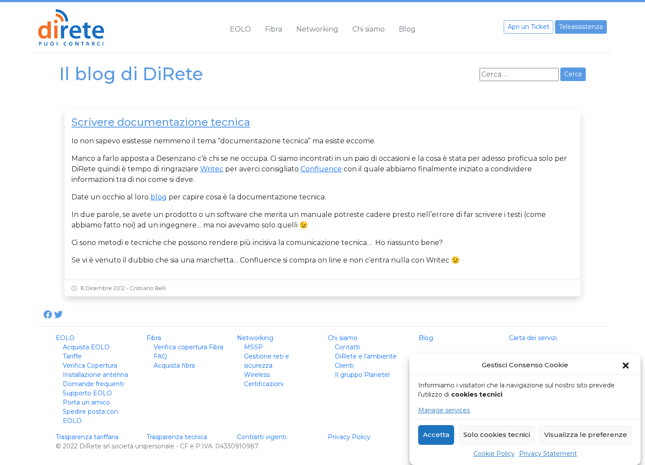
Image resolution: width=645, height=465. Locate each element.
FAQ (160, 356)
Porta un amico (86, 402)
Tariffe (72, 356)
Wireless (257, 375)
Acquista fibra (174, 365)
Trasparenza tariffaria (87, 437)
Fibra (273, 29)
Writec (211, 169)
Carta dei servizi (533, 338)
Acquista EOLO (86, 347)
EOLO (240, 29)
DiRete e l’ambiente (366, 356)
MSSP (253, 347)
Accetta (436, 435)
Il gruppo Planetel (362, 375)
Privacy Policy (349, 437)
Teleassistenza (581, 27)
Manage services (444, 410)
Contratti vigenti (262, 437)
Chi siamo (368, 29)
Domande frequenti (93, 384)
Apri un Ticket (528, 27)
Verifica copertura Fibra (188, 347)
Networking (317, 29)
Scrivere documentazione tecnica (161, 122)
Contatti (347, 347)
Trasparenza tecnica (177, 437)
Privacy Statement (548, 454)
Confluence (321, 169)
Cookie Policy (494, 454)
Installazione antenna (95, 375)
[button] (626, 365)
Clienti (344, 365)
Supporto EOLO (87, 393)
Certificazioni (263, 384)
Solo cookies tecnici (496, 435)
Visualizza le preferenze (585, 435)
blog (158, 197)
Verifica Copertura (90, 365)
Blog (407, 29)
